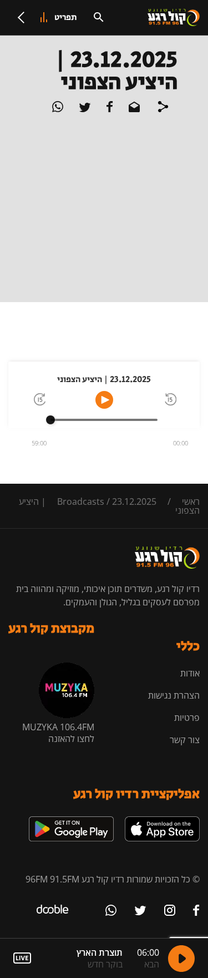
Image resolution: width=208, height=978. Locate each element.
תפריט (65, 17)
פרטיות (187, 717)
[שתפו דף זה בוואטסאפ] (57, 109)
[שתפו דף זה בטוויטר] (84, 109)
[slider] (50, 419)
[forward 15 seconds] (39, 400)
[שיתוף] (163, 108)
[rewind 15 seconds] (170, 400)
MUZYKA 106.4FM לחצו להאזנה (58, 733)
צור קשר (185, 740)
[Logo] (174, 18)
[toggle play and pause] (104, 399)
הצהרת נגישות (174, 695)
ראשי (191, 501)
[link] (162, 821)
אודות (190, 673)
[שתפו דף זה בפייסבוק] (108, 109)
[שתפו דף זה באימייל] (133, 109)
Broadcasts (80, 501)
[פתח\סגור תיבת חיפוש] (99, 17)
